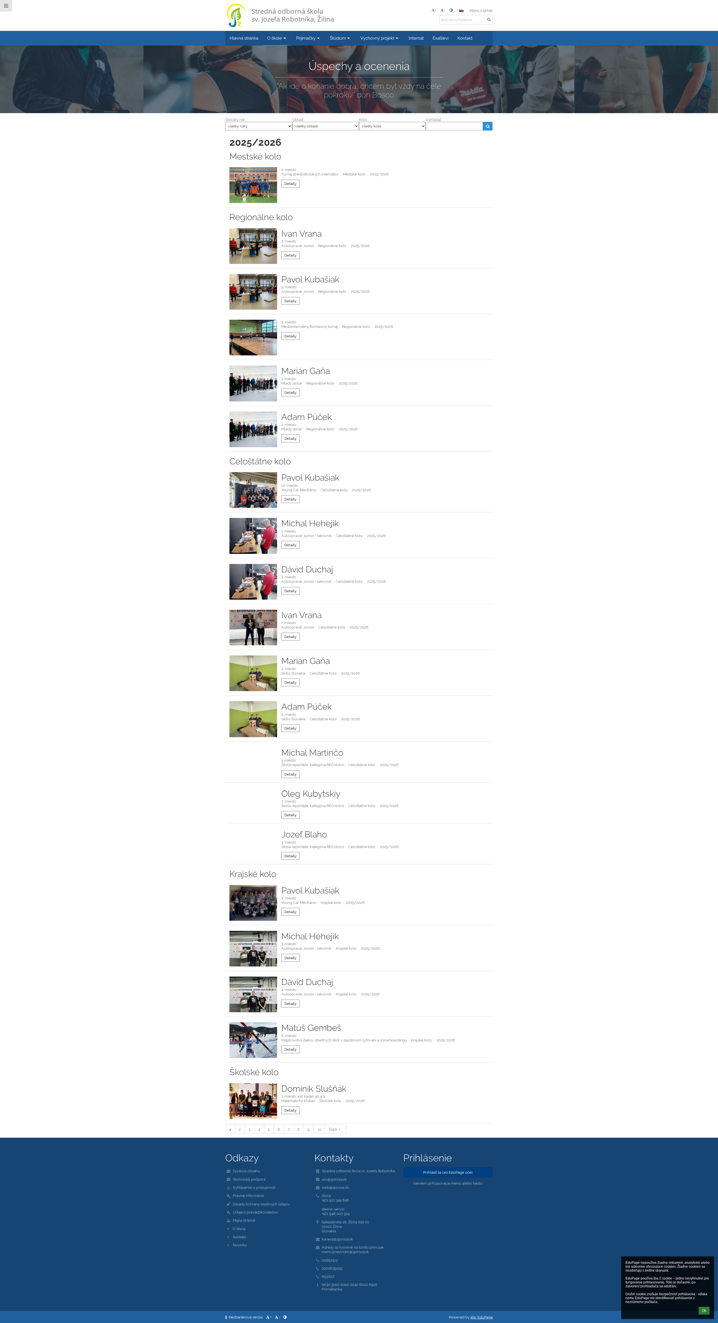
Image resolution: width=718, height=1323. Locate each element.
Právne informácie (248, 1195)
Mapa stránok (244, 1220)
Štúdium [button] (338, 38)
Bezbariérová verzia (245, 1317)
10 (319, 1129)
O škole (239, 1228)
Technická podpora (249, 1179)
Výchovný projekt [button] (377, 38)
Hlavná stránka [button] (244, 38)
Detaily (290, 183)
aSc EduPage (481, 1317)
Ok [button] (704, 1311)
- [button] (444, 10)
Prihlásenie (481, 10)
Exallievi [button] (440, 38)
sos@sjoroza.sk (334, 1179)
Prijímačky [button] (306, 38)
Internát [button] (416, 38)
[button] (451, 10)
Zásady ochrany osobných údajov (261, 1204)
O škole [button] (274, 38)
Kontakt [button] (465, 38)
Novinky (240, 1245)
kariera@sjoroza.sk (337, 1239)
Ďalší (333, 1129)
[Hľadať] (489, 19)
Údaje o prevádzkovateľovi (255, 1212)
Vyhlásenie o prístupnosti (254, 1187)
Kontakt (239, 1237)
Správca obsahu (246, 1171)
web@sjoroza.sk (335, 1187)
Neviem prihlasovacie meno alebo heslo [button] (447, 1183)
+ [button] (435, 10)
